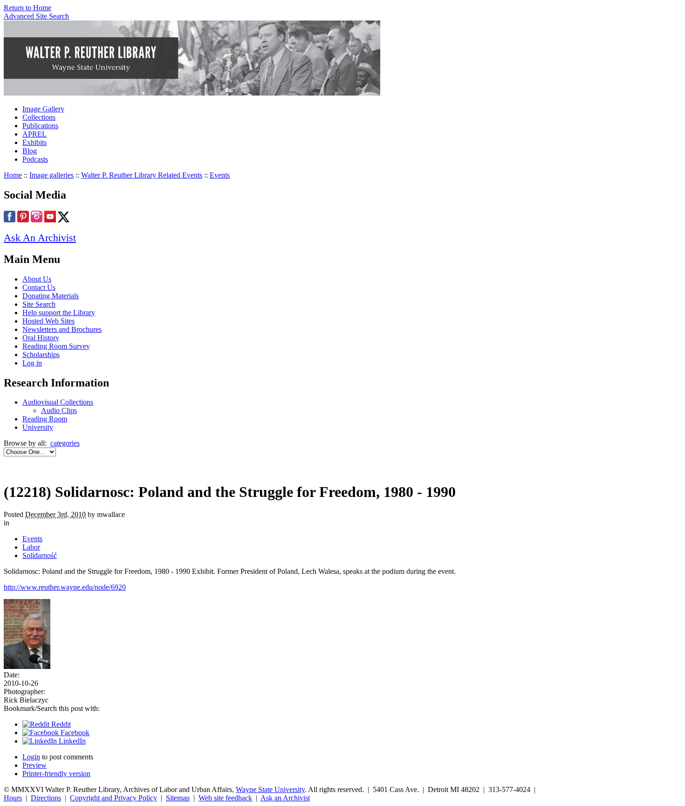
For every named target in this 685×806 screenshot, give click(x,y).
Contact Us (38, 287)
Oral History (40, 338)
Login (31, 757)
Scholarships (41, 354)
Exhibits (34, 142)
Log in (32, 363)
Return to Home (27, 8)
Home (13, 175)
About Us (36, 279)
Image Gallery (43, 109)
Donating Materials (50, 296)
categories (65, 443)
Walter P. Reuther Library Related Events (141, 175)
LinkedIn (71, 741)
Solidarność (39, 555)
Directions (46, 798)
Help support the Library (58, 313)
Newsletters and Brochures (62, 329)
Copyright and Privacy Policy (113, 798)
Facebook (74, 733)
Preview (34, 765)
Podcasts (35, 159)
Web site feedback (225, 798)
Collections (38, 117)
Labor (31, 547)
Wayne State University (270, 789)
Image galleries (51, 175)
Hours (13, 798)
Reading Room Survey (56, 346)
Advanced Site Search (36, 16)
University (37, 427)
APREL (34, 134)
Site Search (38, 304)
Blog (29, 151)
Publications (40, 126)
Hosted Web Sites (48, 321)
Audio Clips (59, 410)
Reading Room (44, 419)
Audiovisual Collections (57, 402)
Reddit (60, 724)
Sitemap (178, 798)
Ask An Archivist (40, 237)
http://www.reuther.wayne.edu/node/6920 (65, 587)
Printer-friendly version (56, 774)
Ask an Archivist (285, 798)
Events (220, 175)
